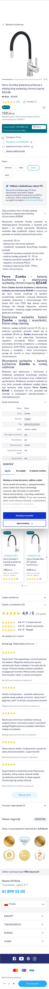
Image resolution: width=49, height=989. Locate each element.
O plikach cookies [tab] (38, 471)
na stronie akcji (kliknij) (33, 200)
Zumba (27, 414)
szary (7, 175)
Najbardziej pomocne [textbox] (23, 644)
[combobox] (25, 644)
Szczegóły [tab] (21, 471)
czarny (33, 168)
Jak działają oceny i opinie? (13, 636)
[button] (7, 79)
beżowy (8, 168)
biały (21, 168)
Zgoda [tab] (8, 471)
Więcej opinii (24, 795)
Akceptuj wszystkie (24, 515)
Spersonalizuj (23, 523)
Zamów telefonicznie (15, 151)
